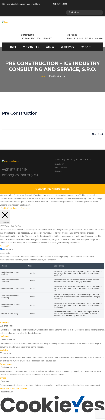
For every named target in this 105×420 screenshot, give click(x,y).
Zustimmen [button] (25, 208)
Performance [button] (5, 336)
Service (50, 47)
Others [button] (3, 378)
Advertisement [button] (6, 364)
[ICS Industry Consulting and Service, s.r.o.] (5, 22)
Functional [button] (4, 322)
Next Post (97, 134)
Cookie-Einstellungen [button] (10, 208)
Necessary (7, 249)
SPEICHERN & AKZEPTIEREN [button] (13, 388)
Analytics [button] (4, 350)
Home (13, 47)
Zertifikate (67, 47)
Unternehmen (31, 47)
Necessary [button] (4, 246)
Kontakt (86, 47)
